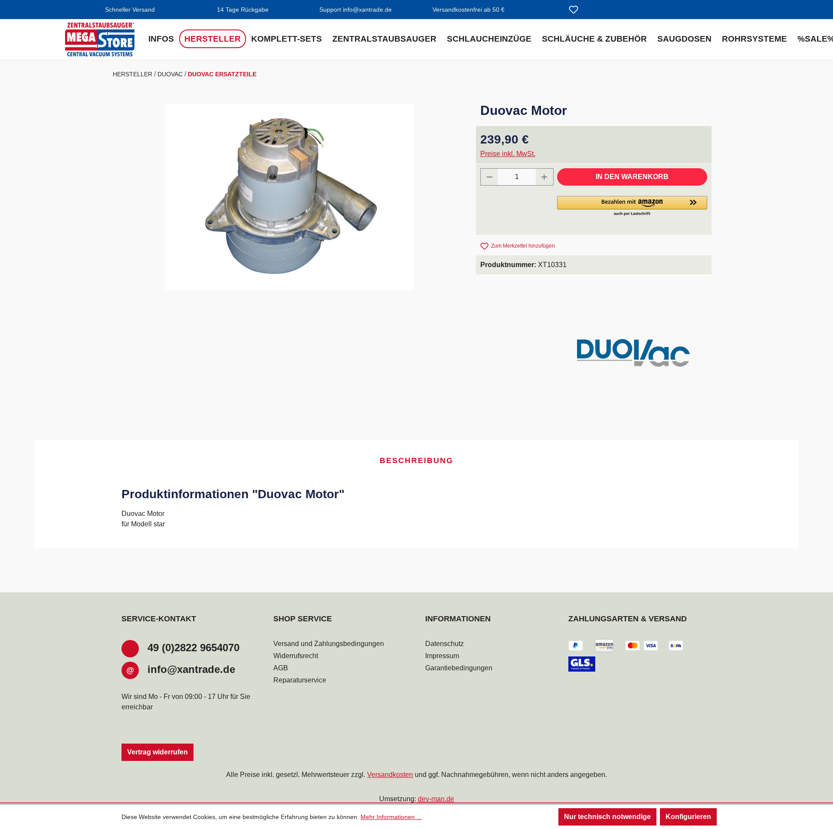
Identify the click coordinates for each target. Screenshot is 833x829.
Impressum (442, 655)
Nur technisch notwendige (607, 816)
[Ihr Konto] (594, 10)
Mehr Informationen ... (391, 816)
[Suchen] (552, 10)
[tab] (416, 461)
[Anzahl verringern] (489, 177)
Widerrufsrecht (295, 655)
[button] (632, 206)
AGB (280, 668)
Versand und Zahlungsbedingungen (328, 643)
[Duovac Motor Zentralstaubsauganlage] (289, 197)
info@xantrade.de (191, 669)
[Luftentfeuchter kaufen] (99, 39)
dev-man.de (436, 799)
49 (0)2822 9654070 (193, 647)
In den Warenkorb (632, 176)
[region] (290, 197)
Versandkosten (390, 774)
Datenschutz (444, 643)
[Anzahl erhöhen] (544, 177)
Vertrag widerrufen (157, 752)
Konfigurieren (688, 816)
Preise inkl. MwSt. (507, 153)
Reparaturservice (299, 680)
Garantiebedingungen (458, 668)
